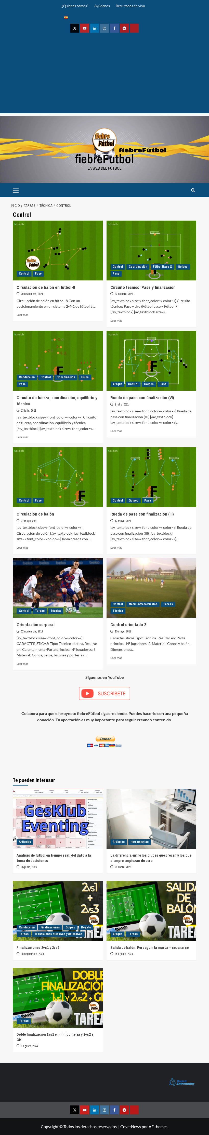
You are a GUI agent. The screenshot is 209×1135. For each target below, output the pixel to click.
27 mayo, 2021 (29, 521)
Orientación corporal (36, 624)
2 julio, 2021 (121, 404)
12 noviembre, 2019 (32, 631)
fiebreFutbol (104, 159)
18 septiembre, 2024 (32, 954)
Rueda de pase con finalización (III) (142, 514)
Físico (85, 377)
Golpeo (183, 267)
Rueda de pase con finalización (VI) (142, 397)
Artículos (25, 842)
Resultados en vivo (130, 6)
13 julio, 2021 (28, 411)
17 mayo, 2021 (123, 521)
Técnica (55, 611)
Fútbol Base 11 (162, 267)
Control (24, 274)
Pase (38, 274)
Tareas (40, 611)
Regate (86, 927)
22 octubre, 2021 (124, 294)
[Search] (193, 190)
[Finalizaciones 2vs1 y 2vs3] (58, 911)
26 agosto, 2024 (124, 954)
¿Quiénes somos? (74, 6)
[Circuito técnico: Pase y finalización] (152, 250)
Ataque (117, 384)
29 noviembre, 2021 (32, 294)
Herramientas (139, 842)
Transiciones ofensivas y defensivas (58, 934)
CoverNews (130, 1126)
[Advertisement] (104, 77)
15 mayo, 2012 (123, 631)
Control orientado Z (128, 624)
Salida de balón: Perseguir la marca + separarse (149, 947)
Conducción (27, 377)
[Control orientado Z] (152, 588)
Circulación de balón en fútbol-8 (46, 287)
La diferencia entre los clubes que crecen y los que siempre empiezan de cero (150, 858)
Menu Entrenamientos (143, 604)
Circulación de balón (35, 514)
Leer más (22, 315)
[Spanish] (66, 17)
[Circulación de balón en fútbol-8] (58, 250)
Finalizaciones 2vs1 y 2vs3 (38, 947)
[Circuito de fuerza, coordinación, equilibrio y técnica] (58, 361)
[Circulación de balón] (58, 477)
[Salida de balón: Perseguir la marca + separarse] (152, 911)
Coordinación (138, 267)
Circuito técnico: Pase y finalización (143, 287)
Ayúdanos (102, 6)
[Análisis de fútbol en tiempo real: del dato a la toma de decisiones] (58, 819)
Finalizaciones (50, 927)
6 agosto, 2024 (29, 1046)
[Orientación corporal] (58, 588)
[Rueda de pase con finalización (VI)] (152, 361)
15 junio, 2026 (29, 867)
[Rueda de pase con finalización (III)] (152, 477)
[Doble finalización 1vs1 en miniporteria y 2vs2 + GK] (58, 998)
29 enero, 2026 (123, 867)
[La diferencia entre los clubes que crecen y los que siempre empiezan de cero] (152, 819)
